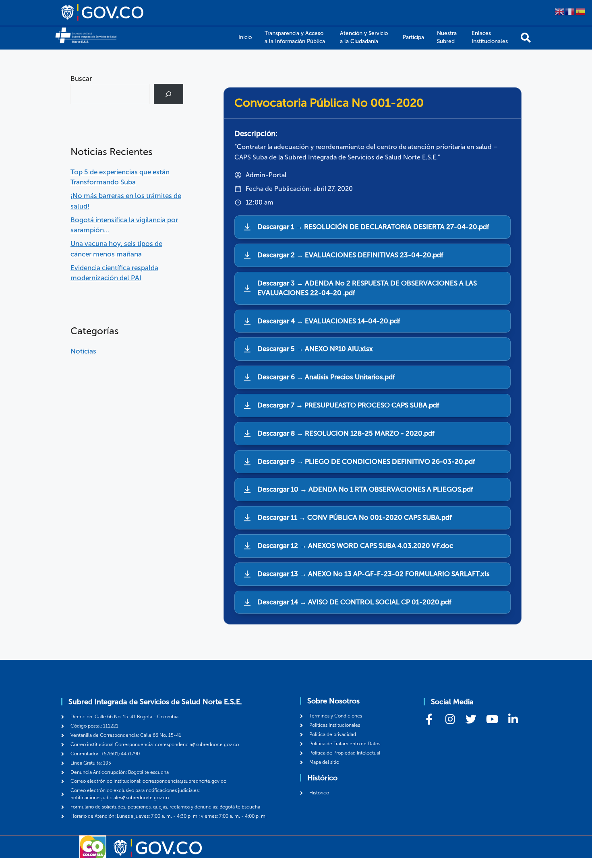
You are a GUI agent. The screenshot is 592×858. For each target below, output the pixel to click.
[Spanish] (580, 11)
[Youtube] (491, 718)
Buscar (81, 78)
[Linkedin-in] (512, 718)
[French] (570, 11)
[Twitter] (471, 718)
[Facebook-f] (429, 718)
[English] (560, 11)
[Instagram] (450, 718)
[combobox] (110, 94)
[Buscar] (526, 38)
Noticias (83, 351)
